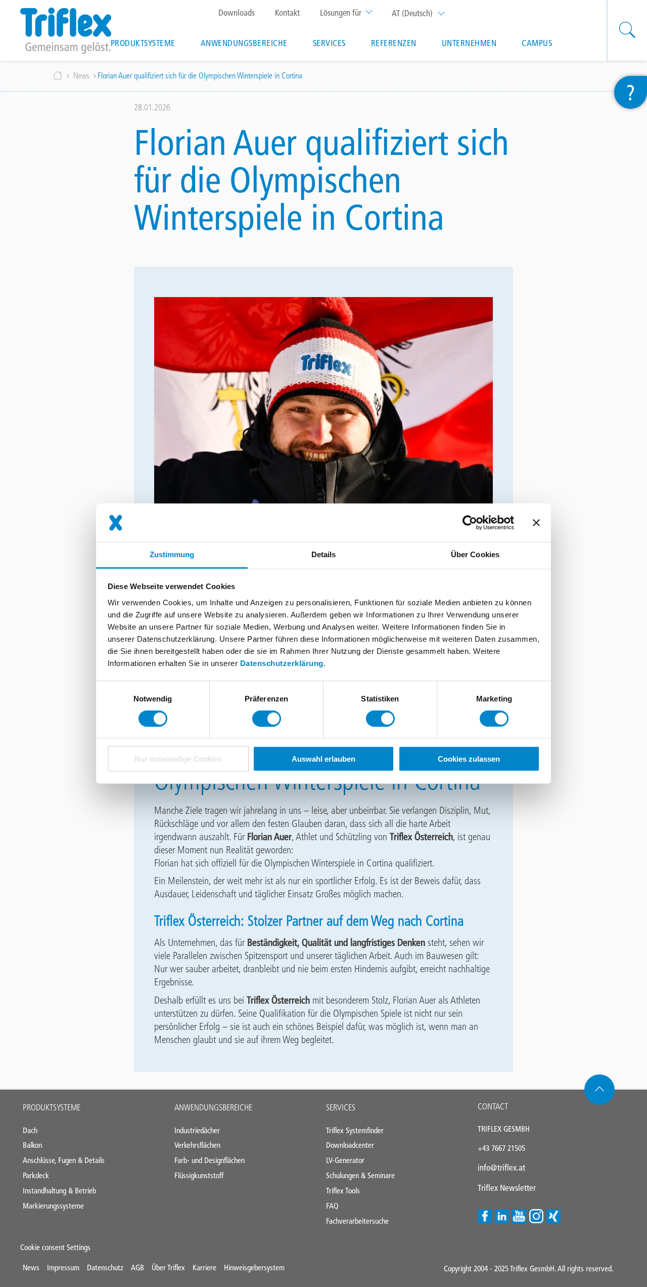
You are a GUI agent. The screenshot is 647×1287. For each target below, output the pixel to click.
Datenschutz (105, 1267)
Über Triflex (168, 1267)
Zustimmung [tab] (172, 554)
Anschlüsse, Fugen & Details (64, 1160)
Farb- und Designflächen (209, 1160)
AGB (137, 1267)
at (522, 1168)
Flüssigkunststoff (198, 1175)
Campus (537, 43)
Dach (30, 1130)
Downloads (236, 13)
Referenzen (394, 43)
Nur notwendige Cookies (178, 759)
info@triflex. (498, 1168)
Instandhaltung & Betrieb (59, 1190)
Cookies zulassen (469, 759)
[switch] (266, 719)
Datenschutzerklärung (282, 662)
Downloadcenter (350, 1145)
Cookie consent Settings (55, 1247)
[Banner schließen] (536, 522)
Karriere (204, 1267)
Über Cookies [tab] (475, 554)
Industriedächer (197, 1130)
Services (329, 43)
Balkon (32, 1145)
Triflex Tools (343, 1190)
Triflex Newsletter (507, 1188)
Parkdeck (36, 1175)
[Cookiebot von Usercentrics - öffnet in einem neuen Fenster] (470, 522)
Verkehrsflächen (197, 1145)
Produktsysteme (143, 43)
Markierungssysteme (53, 1206)
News (81, 75)
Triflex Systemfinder (355, 1130)
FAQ (332, 1206)
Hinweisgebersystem (254, 1267)
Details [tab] (323, 554)
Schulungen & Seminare (360, 1175)
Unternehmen (469, 43)
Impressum (63, 1267)
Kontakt (287, 13)
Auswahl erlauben (323, 759)
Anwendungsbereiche (244, 43)
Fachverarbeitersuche (357, 1221)
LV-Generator (345, 1160)
